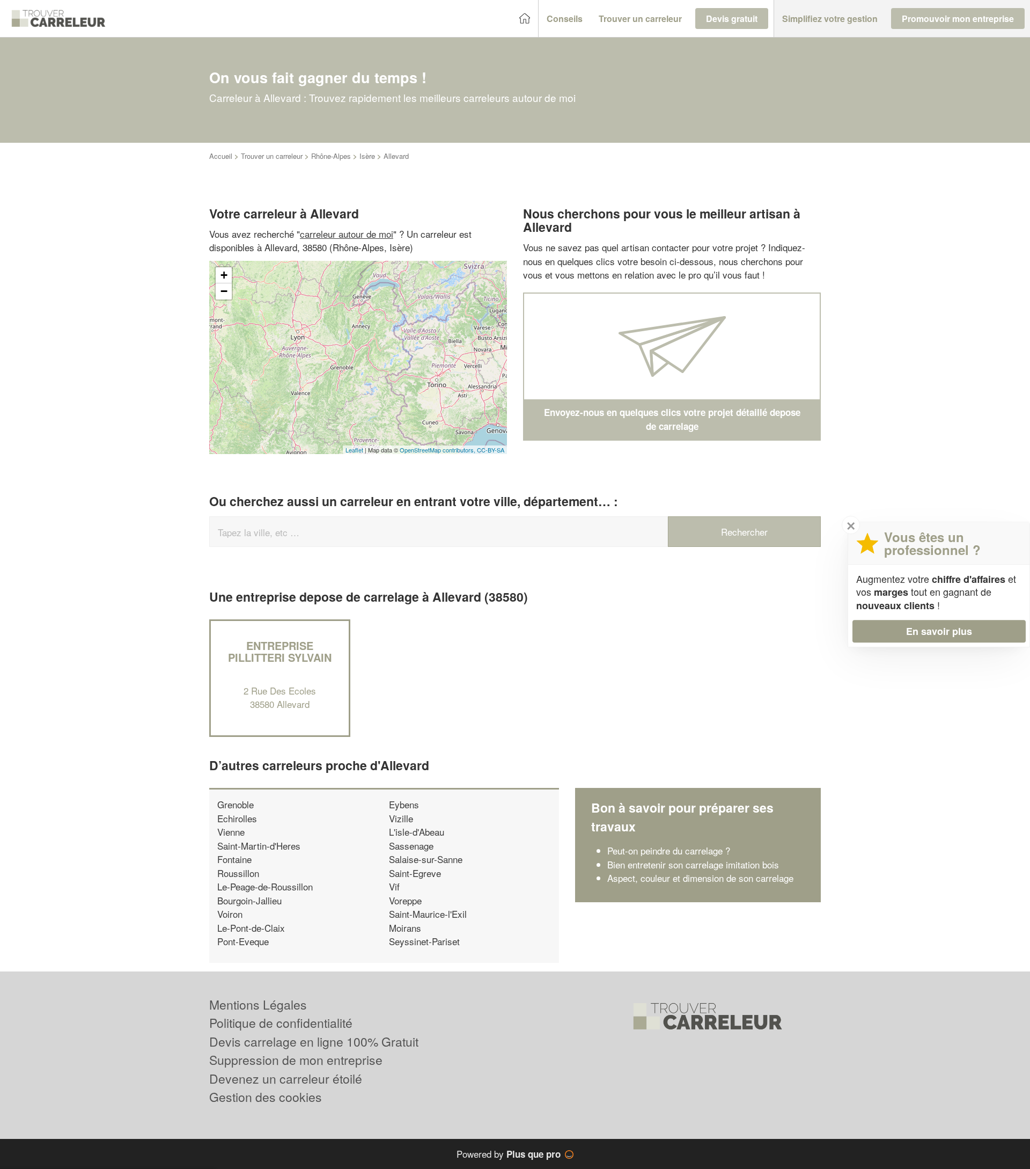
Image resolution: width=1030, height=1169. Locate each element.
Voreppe (405, 900)
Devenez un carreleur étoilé (285, 1078)
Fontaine (234, 859)
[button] (565, 19)
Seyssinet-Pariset (424, 941)
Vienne (231, 831)
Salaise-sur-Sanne (425, 859)
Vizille (401, 818)
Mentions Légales (258, 1004)
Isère (367, 156)
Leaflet (354, 449)
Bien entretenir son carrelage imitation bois (693, 864)
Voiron (229, 913)
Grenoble (235, 804)
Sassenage (411, 845)
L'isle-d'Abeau (416, 831)
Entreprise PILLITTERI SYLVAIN (280, 651)
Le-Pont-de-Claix (251, 927)
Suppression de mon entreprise (295, 1060)
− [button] (223, 291)
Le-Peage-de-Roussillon (265, 886)
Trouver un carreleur (272, 156)
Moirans (405, 927)
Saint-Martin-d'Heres (258, 845)
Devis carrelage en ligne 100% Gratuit (313, 1041)
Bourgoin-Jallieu (249, 900)
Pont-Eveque (243, 941)
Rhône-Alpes (331, 156)
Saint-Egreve (415, 873)
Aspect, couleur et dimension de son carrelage (700, 878)
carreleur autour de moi (346, 233)
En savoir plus (939, 631)
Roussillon (238, 873)
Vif (394, 886)
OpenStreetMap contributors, (438, 449)
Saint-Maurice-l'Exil (428, 913)
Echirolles (237, 818)
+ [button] (223, 275)
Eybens (404, 804)
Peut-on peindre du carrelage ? (668, 850)
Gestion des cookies (265, 1097)
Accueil (220, 156)
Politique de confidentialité (280, 1023)
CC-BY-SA (490, 449)
